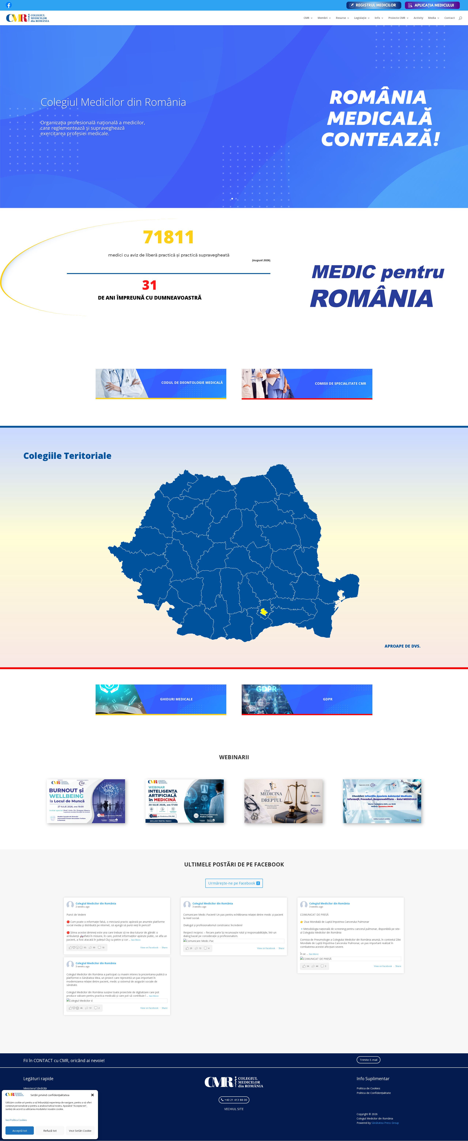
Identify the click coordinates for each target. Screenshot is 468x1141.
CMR (306, 18)
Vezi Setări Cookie (80, 1130)
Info (377, 18)
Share (164, 947)
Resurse (341, 18)
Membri (323, 18)
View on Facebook (149, 947)
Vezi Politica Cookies (16, 1120)
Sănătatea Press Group (385, 1123)
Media (432, 18)
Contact (449, 18)
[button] (92, 1095)
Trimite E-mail (368, 1060)
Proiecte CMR (396, 18)
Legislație (360, 18)
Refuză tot (50, 1130)
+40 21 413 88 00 (235, 1100)
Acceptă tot (19, 1130)
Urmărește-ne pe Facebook (231, 883)
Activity (418, 18)
